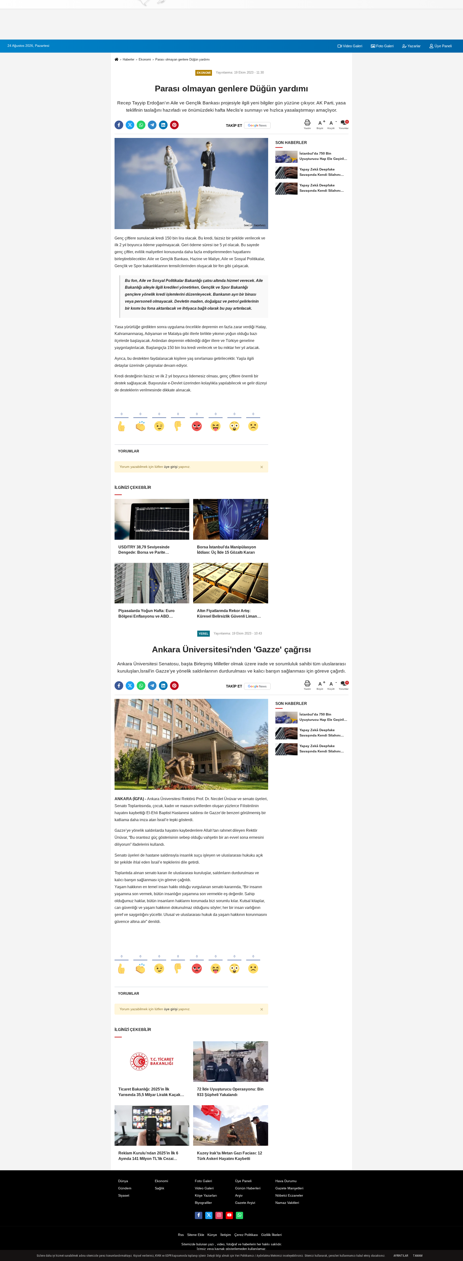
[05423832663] (239, 1215)
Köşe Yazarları (206, 1195)
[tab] (128, 451)
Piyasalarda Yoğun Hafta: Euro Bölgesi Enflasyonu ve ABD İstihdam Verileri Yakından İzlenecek (151, 614)
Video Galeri (352, 46)
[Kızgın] (197, 418)
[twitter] (130, 125)
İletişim (225, 1235)
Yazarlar (414, 46)
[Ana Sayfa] (116, 59)
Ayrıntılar (401, 1255)
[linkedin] (163, 125)
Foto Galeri (384, 46)
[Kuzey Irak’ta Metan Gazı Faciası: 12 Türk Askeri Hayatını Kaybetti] (230, 1125)
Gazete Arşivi (245, 1203)
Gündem (124, 1188)
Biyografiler (203, 1203)
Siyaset (123, 1195)
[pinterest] (174, 125)
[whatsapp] (141, 125)
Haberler (128, 59)
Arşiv (239, 1195)
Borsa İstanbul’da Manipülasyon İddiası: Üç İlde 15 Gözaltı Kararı (226, 549)
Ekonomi (145, 59)
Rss (181, 1235)
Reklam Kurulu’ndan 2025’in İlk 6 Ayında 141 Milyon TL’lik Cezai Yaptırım (148, 1156)
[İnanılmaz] (234, 418)
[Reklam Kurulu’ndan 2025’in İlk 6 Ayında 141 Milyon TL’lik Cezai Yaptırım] (152, 1125)
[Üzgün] (253, 418)
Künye (212, 1235)
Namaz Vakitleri (287, 1203)
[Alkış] (140, 418)
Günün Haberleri (247, 1188)
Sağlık (159, 1188)
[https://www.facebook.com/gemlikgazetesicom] (198, 1215)
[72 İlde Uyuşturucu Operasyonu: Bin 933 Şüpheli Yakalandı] (230, 1061)
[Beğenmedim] (178, 418)
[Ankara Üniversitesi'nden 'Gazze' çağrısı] (191, 744)
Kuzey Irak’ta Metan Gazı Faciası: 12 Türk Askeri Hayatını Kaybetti (229, 1155)
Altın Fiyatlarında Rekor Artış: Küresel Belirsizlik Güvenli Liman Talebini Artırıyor (227, 614)
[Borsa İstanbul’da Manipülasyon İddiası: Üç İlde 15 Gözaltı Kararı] (230, 519)
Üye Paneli (443, 46)
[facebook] (119, 125)
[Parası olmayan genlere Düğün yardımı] (191, 183)
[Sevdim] (159, 418)
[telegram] (152, 125)
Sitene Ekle (195, 1235)
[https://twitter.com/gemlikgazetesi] (208, 1215)
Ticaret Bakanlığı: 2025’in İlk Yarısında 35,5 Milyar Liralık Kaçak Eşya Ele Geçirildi (149, 1092)
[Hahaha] (216, 418)
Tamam (417, 1255)
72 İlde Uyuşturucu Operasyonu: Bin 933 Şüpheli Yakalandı (230, 1092)
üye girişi (170, 467)
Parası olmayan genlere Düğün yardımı (182, 59)
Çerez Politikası (246, 1235)
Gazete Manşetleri (289, 1188)
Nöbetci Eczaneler (289, 1195)
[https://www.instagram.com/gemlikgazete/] (219, 1215)
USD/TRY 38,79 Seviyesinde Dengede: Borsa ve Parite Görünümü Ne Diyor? (144, 550)
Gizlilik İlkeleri (271, 1235)
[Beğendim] (122, 418)
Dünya (123, 1181)
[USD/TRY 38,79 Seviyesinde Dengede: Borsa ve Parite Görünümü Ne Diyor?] (152, 519)
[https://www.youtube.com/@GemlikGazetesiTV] (229, 1215)
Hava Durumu (286, 1181)
